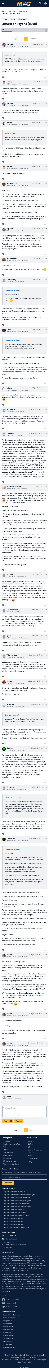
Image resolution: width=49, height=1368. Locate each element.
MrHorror (10, 787)
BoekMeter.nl (8, 1333)
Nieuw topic (22, 19)
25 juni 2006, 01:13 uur (39, 388)
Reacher (31, 1153)
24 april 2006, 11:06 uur (39, 166)
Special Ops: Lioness (35, 1150)
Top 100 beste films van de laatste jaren (17, 1206)
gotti (8, 636)
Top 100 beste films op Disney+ (14, 1212)
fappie (9, 955)
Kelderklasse (8, 1341)
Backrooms (7, 1155)
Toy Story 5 (7, 1149)
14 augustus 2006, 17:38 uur (38, 409)
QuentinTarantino (14, 486)
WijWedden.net (8, 1338)
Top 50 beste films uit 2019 (13, 1224)
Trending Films (7, 1138)
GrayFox (10, 704)
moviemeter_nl (11, 1307)
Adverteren (38, 1355)
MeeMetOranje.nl (9, 1347)
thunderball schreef (12, 290)
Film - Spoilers (23, 11)
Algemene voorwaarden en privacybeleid (16, 1360)
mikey (9, 82)
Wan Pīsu (31, 1156)
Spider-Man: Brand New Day (11, 1145)
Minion (9, 681)
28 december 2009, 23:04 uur (37, 838)
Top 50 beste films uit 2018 (13, 1221)
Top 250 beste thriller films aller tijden (16, 1198)
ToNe (8, 329)
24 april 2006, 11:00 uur (39, 122)
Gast (9, 1096)
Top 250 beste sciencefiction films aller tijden (19, 1195)
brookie (9, 575)
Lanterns (31, 1141)
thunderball (11, 183)
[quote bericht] (45, 77)
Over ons (29, 1355)
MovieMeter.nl (8, 1327)
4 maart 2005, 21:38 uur (39, 44)
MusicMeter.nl (8, 1330)
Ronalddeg (11, 279)
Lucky (30, 1162)
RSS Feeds (22, 1362)
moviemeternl (10, 1303)
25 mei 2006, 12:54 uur (39, 183)
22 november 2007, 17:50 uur (37, 681)
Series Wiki (33, 1357)
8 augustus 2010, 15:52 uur (38, 954)
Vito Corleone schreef (13, 798)
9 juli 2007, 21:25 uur (40, 486)
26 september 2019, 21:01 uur (37, 1043)
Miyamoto (10, 409)
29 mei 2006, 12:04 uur (39, 258)
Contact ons (19, 1355)
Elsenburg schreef (12, 715)
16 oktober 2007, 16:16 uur (38, 610)
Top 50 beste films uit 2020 (13, 1218)
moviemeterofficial (12, 1299)
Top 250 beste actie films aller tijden (16, 1203)
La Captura (7, 1158)
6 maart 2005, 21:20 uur (39, 103)
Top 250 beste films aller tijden (14, 1192)
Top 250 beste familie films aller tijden (17, 1201)
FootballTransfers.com (11, 1315)
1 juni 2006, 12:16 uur (40, 329)
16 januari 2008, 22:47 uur (38, 748)
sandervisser (12, 610)
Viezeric (10, 433)
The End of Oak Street (11, 1164)
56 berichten (7, 30)
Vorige (15, 39)
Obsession (7, 1141)
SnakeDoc (10, 838)
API (29, 1362)
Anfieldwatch (8, 1344)
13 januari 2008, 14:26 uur (38, 704)
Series (13, 19)
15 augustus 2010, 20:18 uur (38, 1013)
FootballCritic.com (9, 1318)
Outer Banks (32, 1159)
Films (6, 19)
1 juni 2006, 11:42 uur (40, 279)
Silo (29, 1147)
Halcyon (10, 748)
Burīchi (30, 1144)
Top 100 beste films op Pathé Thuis (16, 1215)
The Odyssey (8, 1152)
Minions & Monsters (10, 1161)
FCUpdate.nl (7, 1321)
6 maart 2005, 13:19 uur (39, 82)
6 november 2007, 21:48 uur (38, 655)
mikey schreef (10, 55)
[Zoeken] (40, 3)
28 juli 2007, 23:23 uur (40, 574)
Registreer (9, 1355)
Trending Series (31, 1138)
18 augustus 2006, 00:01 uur (38, 433)
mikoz (9, 122)
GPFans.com (7, 1324)
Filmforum (12, 11)
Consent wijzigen (40, 1360)
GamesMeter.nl (8, 1336)
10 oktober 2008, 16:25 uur (38, 787)
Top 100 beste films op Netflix (14, 1209)
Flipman (9, 44)
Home (4, 11)
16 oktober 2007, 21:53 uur (38, 636)
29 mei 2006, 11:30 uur (39, 229)
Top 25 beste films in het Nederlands (16, 1227)
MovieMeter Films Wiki (19, 1357)
